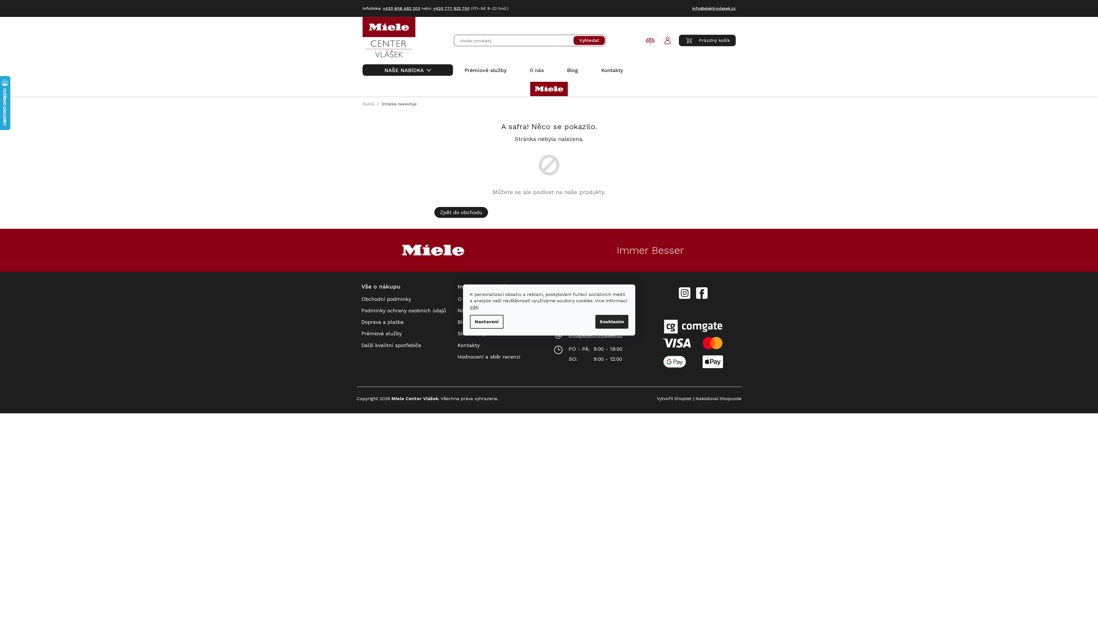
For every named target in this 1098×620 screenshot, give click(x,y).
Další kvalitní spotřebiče (391, 345)
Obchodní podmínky (386, 299)
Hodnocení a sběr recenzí (489, 357)
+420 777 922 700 (451, 8)
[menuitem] (408, 70)
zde (474, 307)
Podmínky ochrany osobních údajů (403, 310)
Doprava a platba (382, 322)
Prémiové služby (381, 333)
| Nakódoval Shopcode (716, 398)
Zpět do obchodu (461, 212)
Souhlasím (612, 321)
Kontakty (469, 345)
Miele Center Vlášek (702, 293)
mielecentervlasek (684, 290)
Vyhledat (589, 40)
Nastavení (487, 321)
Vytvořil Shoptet (674, 398)
